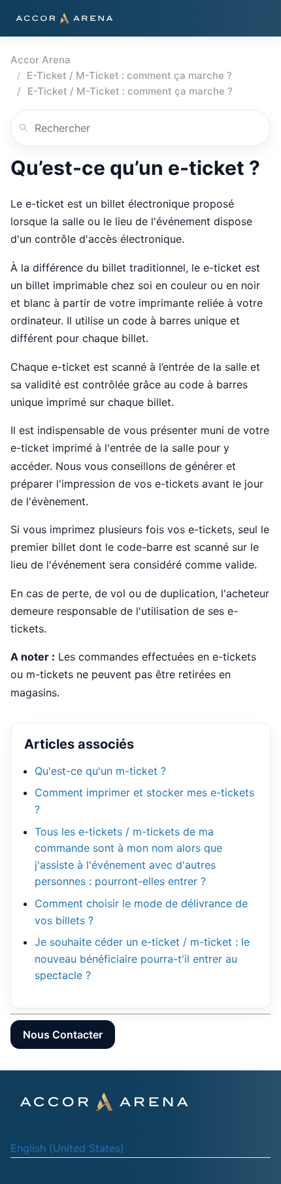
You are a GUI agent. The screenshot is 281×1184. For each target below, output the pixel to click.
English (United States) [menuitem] (67, 1148)
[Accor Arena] (64, 18)
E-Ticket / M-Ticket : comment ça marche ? (129, 75)
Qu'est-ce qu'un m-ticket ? (100, 770)
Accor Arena (40, 60)
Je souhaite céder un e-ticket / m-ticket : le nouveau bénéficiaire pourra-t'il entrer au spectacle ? (142, 958)
